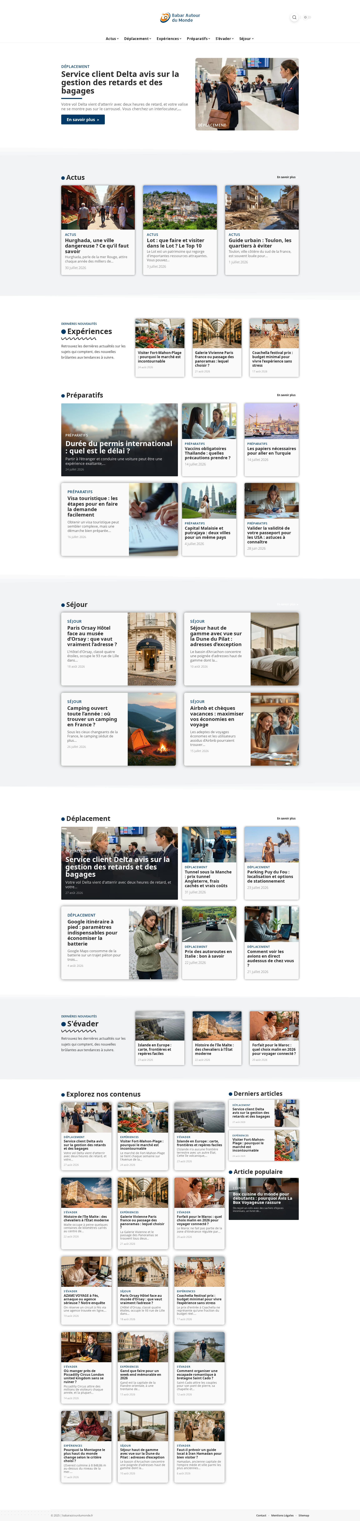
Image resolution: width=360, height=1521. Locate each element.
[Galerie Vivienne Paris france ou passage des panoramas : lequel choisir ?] (217, 333)
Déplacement (212, 125)
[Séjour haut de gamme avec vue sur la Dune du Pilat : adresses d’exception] (275, 649)
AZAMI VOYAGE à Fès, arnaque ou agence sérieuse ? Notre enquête (84, 1299)
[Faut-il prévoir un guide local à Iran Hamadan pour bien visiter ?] (199, 1426)
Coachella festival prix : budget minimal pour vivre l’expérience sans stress (272, 359)
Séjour (77, 604)
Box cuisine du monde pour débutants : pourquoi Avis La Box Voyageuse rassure (262, 1198)
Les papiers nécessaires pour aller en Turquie (271, 451)
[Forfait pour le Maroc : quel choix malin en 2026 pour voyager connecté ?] (274, 1026)
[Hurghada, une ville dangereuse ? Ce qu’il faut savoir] (98, 207)
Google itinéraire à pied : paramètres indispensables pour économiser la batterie (93, 932)
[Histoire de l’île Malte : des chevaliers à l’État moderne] (217, 1026)
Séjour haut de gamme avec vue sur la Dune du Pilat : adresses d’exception (216, 636)
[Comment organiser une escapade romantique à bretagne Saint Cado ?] (199, 1347)
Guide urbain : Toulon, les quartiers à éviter (260, 243)
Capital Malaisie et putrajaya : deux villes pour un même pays (207, 532)
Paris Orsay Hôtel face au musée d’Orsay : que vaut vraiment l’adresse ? (92, 636)
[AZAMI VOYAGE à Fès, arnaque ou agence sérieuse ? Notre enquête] (86, 1272)
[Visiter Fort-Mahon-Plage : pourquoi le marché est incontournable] (159, 333)
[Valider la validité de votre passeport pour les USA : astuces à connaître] (272, 501)
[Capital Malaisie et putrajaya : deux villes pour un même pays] (209, 501)
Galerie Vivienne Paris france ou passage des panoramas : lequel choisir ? (214, 359)
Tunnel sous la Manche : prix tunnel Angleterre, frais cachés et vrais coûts (208, 878)
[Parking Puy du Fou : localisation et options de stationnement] (272, 845)
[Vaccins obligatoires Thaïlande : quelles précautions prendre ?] (209, 421)
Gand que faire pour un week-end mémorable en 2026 (140, 1374)
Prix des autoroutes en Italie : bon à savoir (208, 954)
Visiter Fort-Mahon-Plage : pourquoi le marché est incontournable (159, 357)
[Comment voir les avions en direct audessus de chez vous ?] (272, 924)
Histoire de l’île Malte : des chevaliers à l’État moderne (214, 1049)
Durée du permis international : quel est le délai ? (118, 447)
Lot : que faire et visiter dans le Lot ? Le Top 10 (175, 243)
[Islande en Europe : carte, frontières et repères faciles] (159, 1026)
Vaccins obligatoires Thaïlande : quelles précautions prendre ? (208, 453)
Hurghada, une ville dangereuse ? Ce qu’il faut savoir (97, 246)
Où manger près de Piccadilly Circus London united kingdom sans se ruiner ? (84, 1376)
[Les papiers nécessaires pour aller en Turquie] (272, 421)
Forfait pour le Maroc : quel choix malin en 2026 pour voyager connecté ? (274, 1049)
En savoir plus (286, 177)
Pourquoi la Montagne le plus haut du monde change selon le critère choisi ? (84, 1455)
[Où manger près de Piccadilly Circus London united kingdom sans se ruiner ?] (86, 1347)
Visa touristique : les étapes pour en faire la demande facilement (93, 506)
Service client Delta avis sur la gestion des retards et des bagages (120, 82)
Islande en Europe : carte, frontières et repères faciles (154, 1049)
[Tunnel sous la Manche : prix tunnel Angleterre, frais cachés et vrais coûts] (209, 845)
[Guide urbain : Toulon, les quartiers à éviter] (262, 207)
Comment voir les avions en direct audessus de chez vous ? (270, 958)
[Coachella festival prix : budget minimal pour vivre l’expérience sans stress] (274, 333)
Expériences (89, 331)
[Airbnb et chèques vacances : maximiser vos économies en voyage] (275, 729)
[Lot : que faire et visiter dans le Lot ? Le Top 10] (180, 207)
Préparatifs (84, 394)
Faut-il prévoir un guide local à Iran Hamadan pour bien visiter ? (199, 1453)
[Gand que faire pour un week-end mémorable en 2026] (143, 1347)
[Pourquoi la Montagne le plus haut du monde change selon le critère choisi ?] (86, 1426)
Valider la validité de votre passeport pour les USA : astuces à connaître (269, 535)
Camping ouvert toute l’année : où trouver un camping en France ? (92, 716)
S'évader (83, 1023)
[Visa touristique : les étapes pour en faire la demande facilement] (153, 519)
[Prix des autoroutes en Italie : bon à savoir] (209, 924)
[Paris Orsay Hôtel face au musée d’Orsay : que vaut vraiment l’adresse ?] (152, 649)
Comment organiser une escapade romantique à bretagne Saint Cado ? (197, 1374)
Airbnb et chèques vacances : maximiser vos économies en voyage (217, 716)
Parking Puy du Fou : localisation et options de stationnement (270, 876)
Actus (75, 177)
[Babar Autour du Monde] (180, 17)
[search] (294, 17)
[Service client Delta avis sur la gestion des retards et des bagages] (247, 94)
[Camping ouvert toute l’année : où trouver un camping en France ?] (152, 729)
